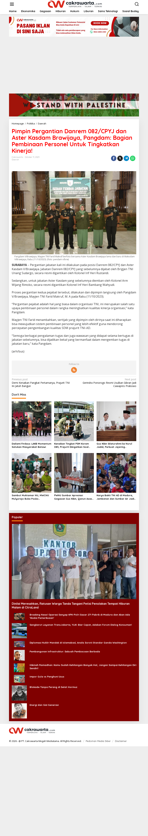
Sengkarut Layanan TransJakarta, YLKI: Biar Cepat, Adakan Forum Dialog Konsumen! (81, 624)
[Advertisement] (74, 63)
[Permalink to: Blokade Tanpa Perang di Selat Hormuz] (19, 692)
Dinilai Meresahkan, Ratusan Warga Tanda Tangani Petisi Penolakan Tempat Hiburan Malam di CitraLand (71, 605)
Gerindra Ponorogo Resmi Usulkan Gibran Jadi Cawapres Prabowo (109, 382)
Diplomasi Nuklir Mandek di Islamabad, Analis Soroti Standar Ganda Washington (78, 642)
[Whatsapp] (132, 158)
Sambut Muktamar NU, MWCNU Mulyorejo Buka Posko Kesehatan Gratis (30, 497)
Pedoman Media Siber (98, 741)
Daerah (15, 159)
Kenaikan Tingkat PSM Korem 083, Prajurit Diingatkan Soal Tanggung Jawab (71, 445)
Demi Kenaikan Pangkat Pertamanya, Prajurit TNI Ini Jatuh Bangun (41, 382)
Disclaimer (121, 741)
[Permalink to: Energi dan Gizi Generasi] (19, 710)
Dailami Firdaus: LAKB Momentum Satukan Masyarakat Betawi (31, 445)
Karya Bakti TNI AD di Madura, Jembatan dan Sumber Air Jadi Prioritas (115, 497)
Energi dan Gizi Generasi (44, 704)
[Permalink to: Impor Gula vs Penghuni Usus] (19, 678)
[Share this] (113, 158)
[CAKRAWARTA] (75, 4)
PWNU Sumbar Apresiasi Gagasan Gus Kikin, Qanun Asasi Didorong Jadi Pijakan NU (73, 497)
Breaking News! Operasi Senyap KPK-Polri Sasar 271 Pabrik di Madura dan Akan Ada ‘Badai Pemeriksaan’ (80, 616)
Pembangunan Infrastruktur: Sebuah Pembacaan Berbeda (65, 651)
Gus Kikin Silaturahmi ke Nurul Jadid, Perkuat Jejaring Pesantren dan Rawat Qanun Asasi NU (114, 445)
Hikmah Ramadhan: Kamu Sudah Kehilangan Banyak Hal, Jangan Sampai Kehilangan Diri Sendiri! (83, 667)
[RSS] (74, 370)
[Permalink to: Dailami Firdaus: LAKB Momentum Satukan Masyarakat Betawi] (31, 421)
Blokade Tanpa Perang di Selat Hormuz (53, 687)
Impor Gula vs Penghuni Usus (47, 676)
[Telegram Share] (126, 158)
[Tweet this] (120, 158)
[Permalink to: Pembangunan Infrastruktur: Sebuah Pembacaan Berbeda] (19, 655)
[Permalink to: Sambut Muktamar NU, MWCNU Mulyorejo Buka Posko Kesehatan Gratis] (31, 472)
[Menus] (12, 4)
